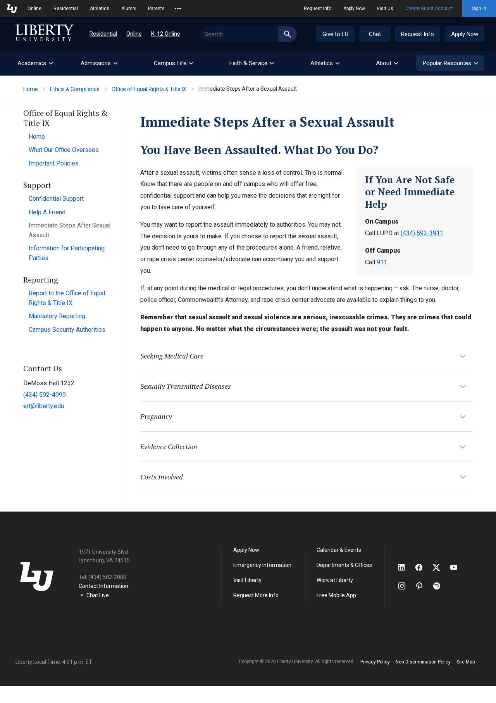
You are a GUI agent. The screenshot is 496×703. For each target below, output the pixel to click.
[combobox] (248, 34)
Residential (65, 8)
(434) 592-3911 (422, 233)
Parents (156, 8)
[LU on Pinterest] (422, 586)
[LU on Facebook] (423, 567)
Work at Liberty (335, 580)
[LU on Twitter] (440, 567)
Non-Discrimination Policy (423, 662)
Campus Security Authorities (67, 329)
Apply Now (354, 8)
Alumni (128, 8)
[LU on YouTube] (458, 567)
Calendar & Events (339, 550)
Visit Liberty (247, 580)
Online (34, 8)
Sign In (479, 8)
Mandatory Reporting (57, 316)
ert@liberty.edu (43, 406)
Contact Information (103, 586)
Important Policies (54, 163)
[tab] (35, 63)
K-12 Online (165, 33)
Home (30, 89)
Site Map (465, 662)
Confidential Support (56, 198)
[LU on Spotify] (440, 586)
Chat (375, 34)
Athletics (99, 8)
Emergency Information (262, 565)
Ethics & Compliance (75, 89)
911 (382, 262)
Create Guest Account (429, 8)
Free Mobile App (336, 595)
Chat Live (97, 595)
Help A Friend (47, 212)
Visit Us (385, 8)
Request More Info (256, 595)
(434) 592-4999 (44, 394)
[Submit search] (287, 34)
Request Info (317, 8)
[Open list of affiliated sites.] (177, 8)
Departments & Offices (344, 565)
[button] (450, 63)
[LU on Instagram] (405, 586)
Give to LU (335, 34)
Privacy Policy (375, 662)
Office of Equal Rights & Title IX (149, 89)
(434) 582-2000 (107, 577)
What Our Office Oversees (64, 149)
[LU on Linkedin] (405, 567)
